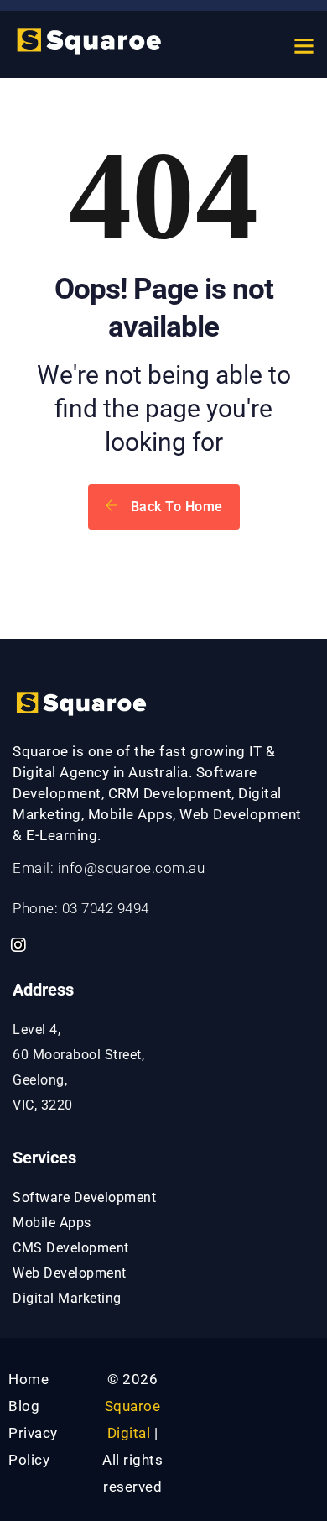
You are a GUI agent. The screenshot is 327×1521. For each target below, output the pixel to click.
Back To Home (175, 507)
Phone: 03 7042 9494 (81, 908)
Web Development (70, 1273)
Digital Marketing (67, 1298)
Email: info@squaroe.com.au (109, 868)
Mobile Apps (52, 1223)
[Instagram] (19, 944)
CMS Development (71, 1248)
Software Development (84, 1197)
